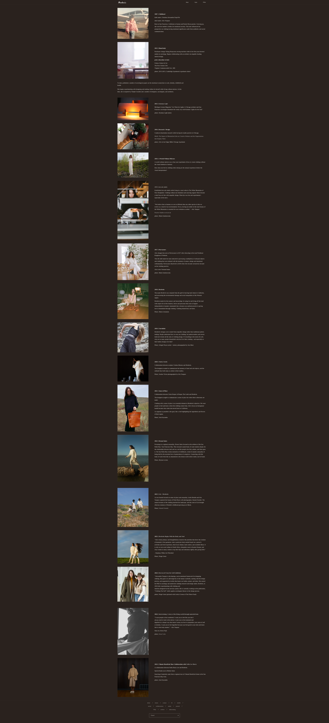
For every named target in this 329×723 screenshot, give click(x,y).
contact (164, 703)
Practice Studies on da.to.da (163, 212)
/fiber (204, 2)
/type (195, 2)
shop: (187, 2)
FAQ (154, 709)
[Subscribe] (178, 715)
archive (162, 709)
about (148, 703)
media (169, 706)
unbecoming (172, 709)
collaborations (159, 706)
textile (179, 703)
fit (171, 703)
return (156, 703)
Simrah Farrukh (163, 508)
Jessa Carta (162, 634)
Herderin (166, 722)
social (149, 706)
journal (178, 706)
